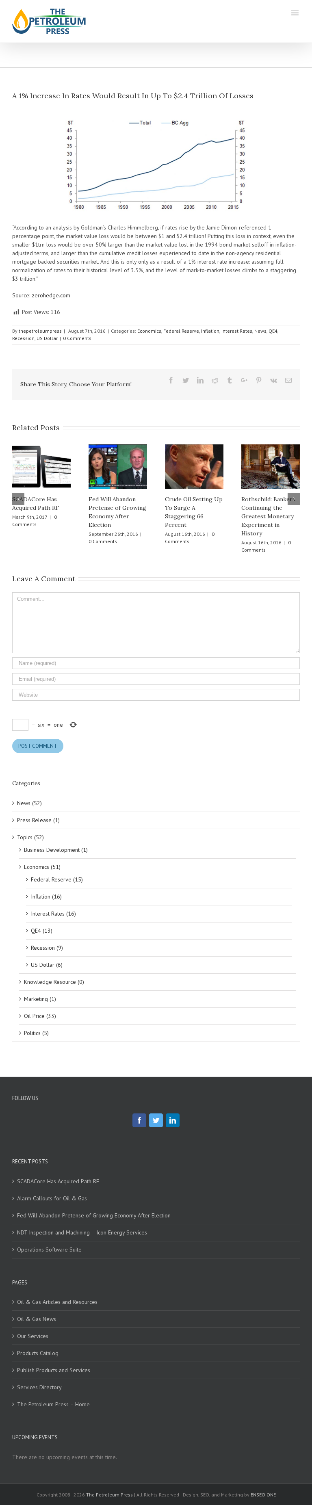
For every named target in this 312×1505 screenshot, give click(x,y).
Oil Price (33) (40, 1016)
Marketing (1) (40, 999)
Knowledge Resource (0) (54, 981)
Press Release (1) (38, 820)
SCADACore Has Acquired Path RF (58, 1181)
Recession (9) (47, 947)
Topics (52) (30, 837)
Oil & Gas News (36, 1319)
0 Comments (77, 338)
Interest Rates (236, 331)
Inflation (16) (46, 896)
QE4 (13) (41, 930)
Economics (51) (42, 867)
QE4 (273, 331)
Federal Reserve (181, 331)
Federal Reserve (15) (57, 879)
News (260, 331)
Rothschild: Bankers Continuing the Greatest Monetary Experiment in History (268, 516)
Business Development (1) (56, 849)
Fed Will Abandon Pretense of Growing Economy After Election (94, 1215)
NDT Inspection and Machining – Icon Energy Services (82, 1232)
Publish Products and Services (53, 1370)
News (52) (29, 803)
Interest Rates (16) (53, 913)
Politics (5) (36, 1033)
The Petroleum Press (109, 1495)
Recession (23, 338)
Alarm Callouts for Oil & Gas (52, 1198)
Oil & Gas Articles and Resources (57, 1302)
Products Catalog (37, 1353)
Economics (149, 331)
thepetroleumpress (40, 331)
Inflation (210, 331)
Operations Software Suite (49, 1249)
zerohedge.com (51, 295)
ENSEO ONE (263, 1495)
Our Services (32, 1336)
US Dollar (47, 338)
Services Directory (39, 1387)
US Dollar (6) (47, 964)
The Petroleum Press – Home (53, 1404)
